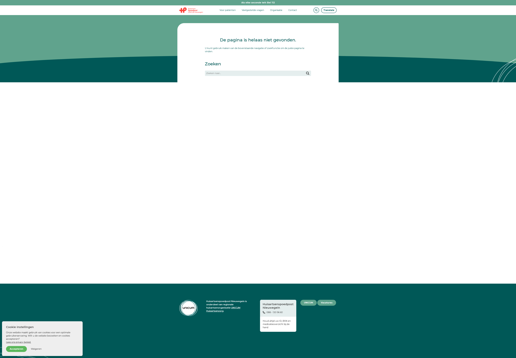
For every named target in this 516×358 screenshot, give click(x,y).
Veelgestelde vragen (253, 10)
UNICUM (308, 302)
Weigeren (36, 349)
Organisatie (276, 10)
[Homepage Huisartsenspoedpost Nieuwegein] (190, 308)
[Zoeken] (307, 73)
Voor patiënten (228, 10)
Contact (292, 10)
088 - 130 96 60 (274, 312)
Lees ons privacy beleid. (18, 342)
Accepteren (16, 349)
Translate (328, 10)
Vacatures (326, 302)
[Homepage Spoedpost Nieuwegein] (191, 10)
